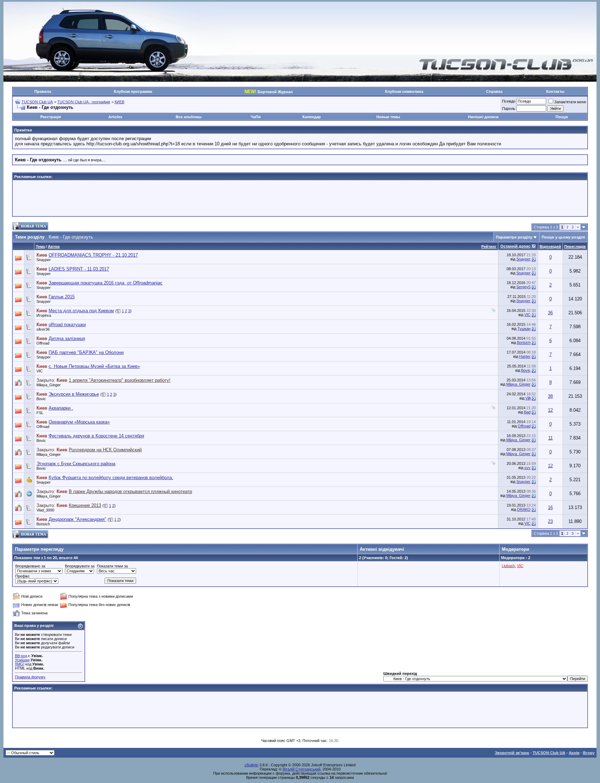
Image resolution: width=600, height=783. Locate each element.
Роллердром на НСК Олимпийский (105, 449)
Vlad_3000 (45, 510)
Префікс (22, 576)
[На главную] (506, 69)
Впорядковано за (30, 566)
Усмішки (22, 660)
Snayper (43, 260)
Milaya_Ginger (48, 385)
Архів (574, 753)
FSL (39, 413)
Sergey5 (523, 287)
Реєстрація (50, 117)
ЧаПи (256, 117)
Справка (494, 91)
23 (550, 521)
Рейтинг (489, 246)
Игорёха (43, 315)
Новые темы (388, 117)
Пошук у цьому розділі (563, 237)
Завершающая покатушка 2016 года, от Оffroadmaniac (105, 282)
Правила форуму (30, 677)
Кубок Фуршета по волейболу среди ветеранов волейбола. (111, 477)
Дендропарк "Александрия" (77, 519)
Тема (40, 246)
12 (550, 410)
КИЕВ (119, 102)
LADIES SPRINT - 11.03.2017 (79, 269)
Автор (54, 246)
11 (550, 438)
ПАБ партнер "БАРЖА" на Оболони (86, 352)
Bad (527, 412)
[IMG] (19, 664)
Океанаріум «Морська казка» (79, 422)
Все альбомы (188, 117)
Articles (115, 117)
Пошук (562, 117)
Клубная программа (133, 91)
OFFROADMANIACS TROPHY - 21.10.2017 (93, 255)
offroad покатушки (67, 324)
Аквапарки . (61, 408)
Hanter (525, 356)
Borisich (524, 342)
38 (550, 396)
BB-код (21, 656)
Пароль (508, 108)
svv (527, 468)
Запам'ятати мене (570, 102)
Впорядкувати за (79, 566)
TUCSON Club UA (37, 102)
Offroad (524, 426)
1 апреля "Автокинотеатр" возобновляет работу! (119, 380)
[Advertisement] (300, 198)
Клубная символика (404, 91)
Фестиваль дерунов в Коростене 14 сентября (96, 435)
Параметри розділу (514, 237)
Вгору (588, 753)
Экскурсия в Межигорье (74, 394)
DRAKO (524, 509)
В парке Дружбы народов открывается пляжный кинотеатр (130, 491)
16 (550, 507)
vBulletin (251, 765)
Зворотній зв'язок (512, 753)
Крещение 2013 (85, 505)
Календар (311, 117)
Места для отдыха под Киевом (81, 310)
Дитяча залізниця (67, 338)
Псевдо (508, 101)
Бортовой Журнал (268, 92)
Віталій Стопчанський (301, 769)
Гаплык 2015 (62, 296)
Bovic (526, 370)
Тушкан (524, 328)
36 (550, 312)
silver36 (43, 329)
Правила (42, 91)
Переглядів (575, 246)
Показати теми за (112, 566)
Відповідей (550, 246)
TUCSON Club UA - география (83, 102)
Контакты (555, 91)
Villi (528, 398)
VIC (527, 315)
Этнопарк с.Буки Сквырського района (75, 463)
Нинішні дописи (483, 117)
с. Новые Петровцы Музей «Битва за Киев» (94, 366)
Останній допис (515, 246)
